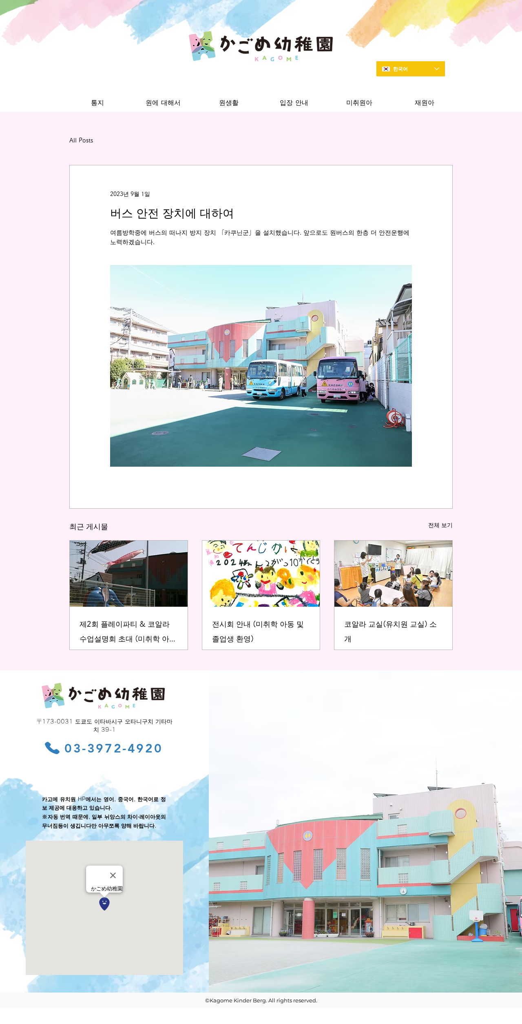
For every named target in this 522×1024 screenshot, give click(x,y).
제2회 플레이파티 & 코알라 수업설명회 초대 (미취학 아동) (125, 633)
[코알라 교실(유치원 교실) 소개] (393, 574)
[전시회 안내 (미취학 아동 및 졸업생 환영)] (261, 574)
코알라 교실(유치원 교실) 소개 (390, 631)
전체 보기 (440, 525)
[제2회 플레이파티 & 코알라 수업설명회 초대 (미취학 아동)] (129, 574)
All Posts (81, 140)
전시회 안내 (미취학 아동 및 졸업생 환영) (258, 631)
